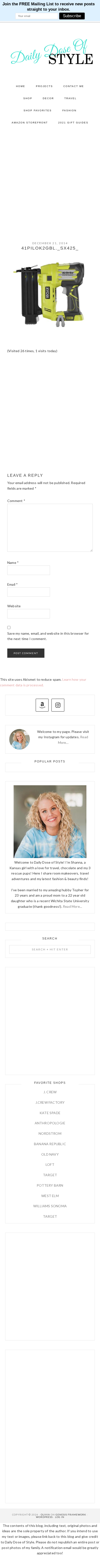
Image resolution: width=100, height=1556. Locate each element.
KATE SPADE (50, 1113)
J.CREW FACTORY (50, 1102)
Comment (16, 501)
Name (13, 562)
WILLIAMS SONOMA (50, 1206)
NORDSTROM (50, 1133)
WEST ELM (50, 1196)
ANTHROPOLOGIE (50, 1123)
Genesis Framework (71, 1514)
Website (14, 606)
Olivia (45, 1514)
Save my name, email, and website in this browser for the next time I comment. (48, 636)
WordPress (44, 1516)
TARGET (50, 1175)
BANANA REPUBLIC (50, 1144)
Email (12, 584)
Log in (59, 1516)
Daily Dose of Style (50, 51)
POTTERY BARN (50, 1185)
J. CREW (50, 1092)
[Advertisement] (50, 181)
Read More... (72, 906)
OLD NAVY (50, 1154)
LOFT (50, 1164)
